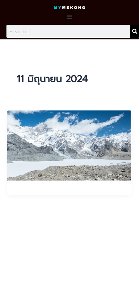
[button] (69, 16)
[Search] (134, 31)
